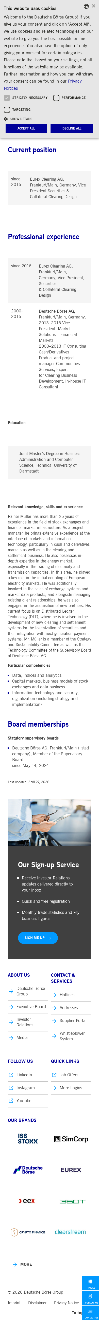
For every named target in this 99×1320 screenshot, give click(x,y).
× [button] (93, 6)
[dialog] (49, 69)
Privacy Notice (66, 1303)
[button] (49, 119)
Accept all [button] (26, 128)
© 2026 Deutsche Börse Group (35, 1292)
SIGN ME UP (35, 937)
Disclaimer (37, 1303)
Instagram (25, 1088)
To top (78, 1313)
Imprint (14, 1303)
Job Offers (69, 1075)
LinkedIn (24, 1075)
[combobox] (86, 6)
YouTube (23, 1101)
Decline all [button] (71, 128)
